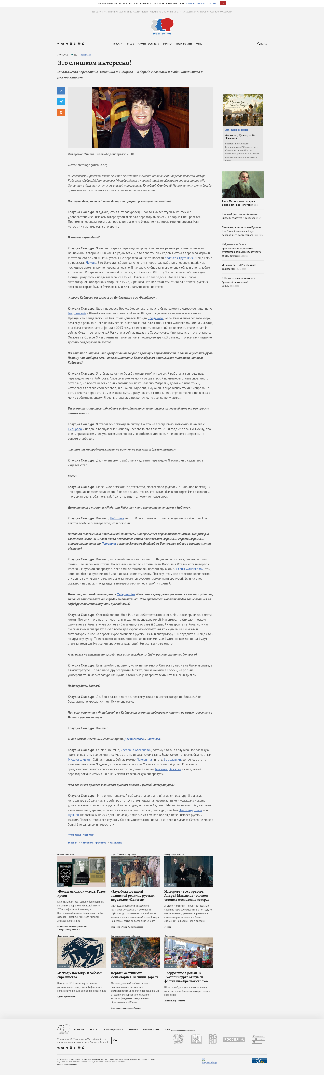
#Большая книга (65, 926)
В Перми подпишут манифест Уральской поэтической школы (238, 282)
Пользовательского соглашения (202, 3)
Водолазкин (172, 759)
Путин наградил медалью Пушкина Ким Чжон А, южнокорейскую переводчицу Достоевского (242, 231)
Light (113, 854)
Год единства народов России (125, 936)
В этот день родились (236, 129)
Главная (72, 842)
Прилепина (144, 759)
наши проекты (184, 43)
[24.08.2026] (188, 857)
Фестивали (169, 936)
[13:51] (81, 857)
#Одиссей (138, 927)
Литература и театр (174, 854)
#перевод (88, 834)
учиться (167, 43)
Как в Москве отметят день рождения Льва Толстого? (240, 203)
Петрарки (109, 543)
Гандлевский (77, 313)
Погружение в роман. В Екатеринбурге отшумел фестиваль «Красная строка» (186, 977)
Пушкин (73, 815)
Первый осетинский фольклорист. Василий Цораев (134, 975)
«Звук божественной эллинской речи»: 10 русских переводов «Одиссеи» (133, 895)
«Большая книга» (65, 854)
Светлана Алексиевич (136, 750)
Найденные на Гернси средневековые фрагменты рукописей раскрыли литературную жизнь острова (242, 250)
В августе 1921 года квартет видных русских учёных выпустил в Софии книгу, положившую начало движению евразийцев (81, 987)
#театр (167, 927)
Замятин (175, 769)
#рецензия (74, 929)
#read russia (74, 834)
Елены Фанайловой (190, 569)
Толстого (153, 739)
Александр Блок (190, 810)
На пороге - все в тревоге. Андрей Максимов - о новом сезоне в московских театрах (186, 895)
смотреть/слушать (148, 43)
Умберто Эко (126, 594)
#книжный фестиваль (174, 1000)
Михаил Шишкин (79, 759)
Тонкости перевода (126, 854)
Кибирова (75, 429)
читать (130, 43)
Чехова (91, 263)
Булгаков (161, 769)
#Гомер (123, 927)
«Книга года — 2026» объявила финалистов (239, 266)
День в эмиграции (65, 936)
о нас (199, 43)
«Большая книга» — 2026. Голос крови (81, 893)
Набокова (117, 518)
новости (117, 43)
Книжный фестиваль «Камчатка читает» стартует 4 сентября (241, 216)
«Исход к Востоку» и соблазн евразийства (79, 975)
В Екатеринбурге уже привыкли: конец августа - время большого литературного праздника (187, 991)
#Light (130, 927)
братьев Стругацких (179, 258)
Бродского (155, 318)
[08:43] (135, 857)
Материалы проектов (93, 842)
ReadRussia (85, 54)
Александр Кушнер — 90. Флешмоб (240, 137)
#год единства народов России (126, 1008)
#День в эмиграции (66, 996)
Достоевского (134, 739)
